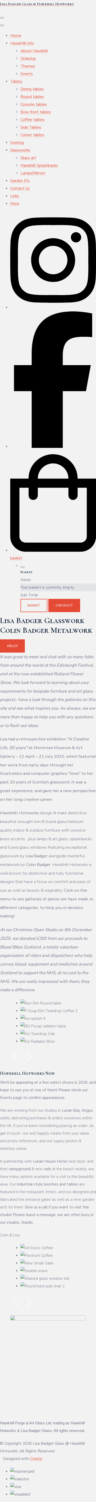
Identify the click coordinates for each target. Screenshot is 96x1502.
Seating (17, 142)
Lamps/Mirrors (32, 173)
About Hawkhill (34, 50)
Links (14, 196)
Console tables (33, 104)
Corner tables (32, 134)
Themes (27, 66)
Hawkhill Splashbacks (39, 165)
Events (26, 73)
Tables (16, 81)
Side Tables (30, 127)
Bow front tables (35, 112)
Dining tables (32, 89)
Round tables (32, 96)
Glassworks (20, 150)
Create (36, 1458)
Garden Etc (20, 180)
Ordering (28, 58)
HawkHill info (22, 43)
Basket (34, 605)
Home (15, 35)
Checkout (64, 605)
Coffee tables (32, 119)
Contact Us (20, 188)
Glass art (28, 157)
